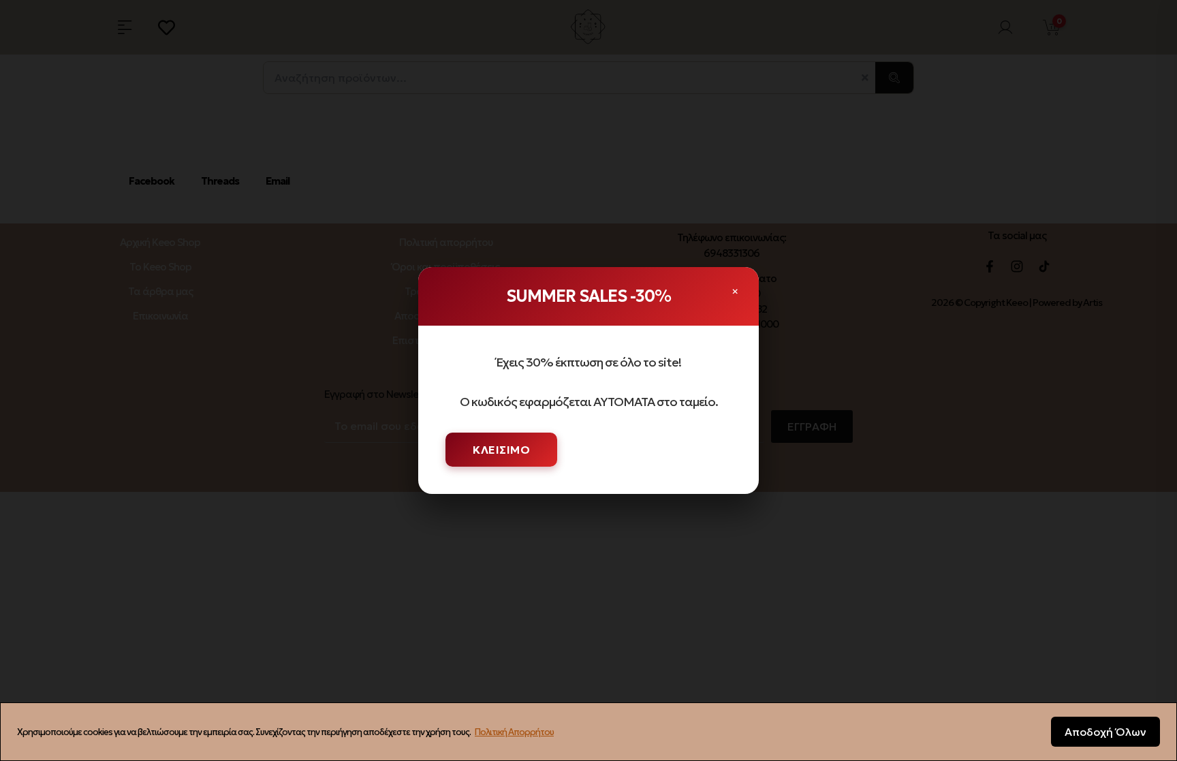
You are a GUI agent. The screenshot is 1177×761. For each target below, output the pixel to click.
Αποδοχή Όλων (1105, 732)
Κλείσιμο (501, 449)
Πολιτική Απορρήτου (514, 732)
